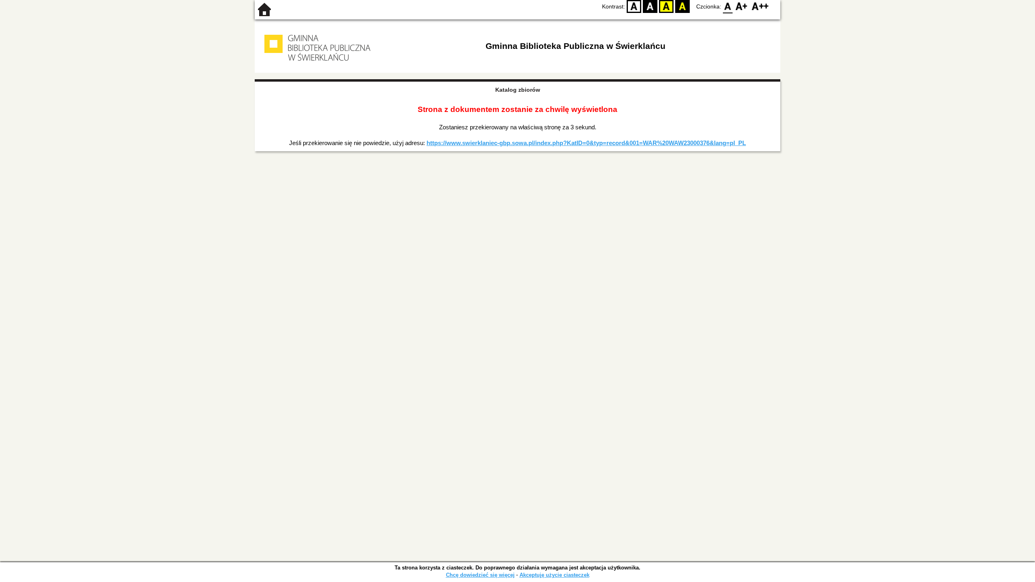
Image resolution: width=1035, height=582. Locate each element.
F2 (760, 6)
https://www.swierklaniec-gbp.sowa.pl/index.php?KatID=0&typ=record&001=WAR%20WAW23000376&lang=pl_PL (586, 142)
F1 (742, 6)
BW (650, 6)
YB (666, 6)
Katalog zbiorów (517, 89)
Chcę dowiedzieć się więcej (480, 575)
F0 (728, 6)
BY (682, 6)
